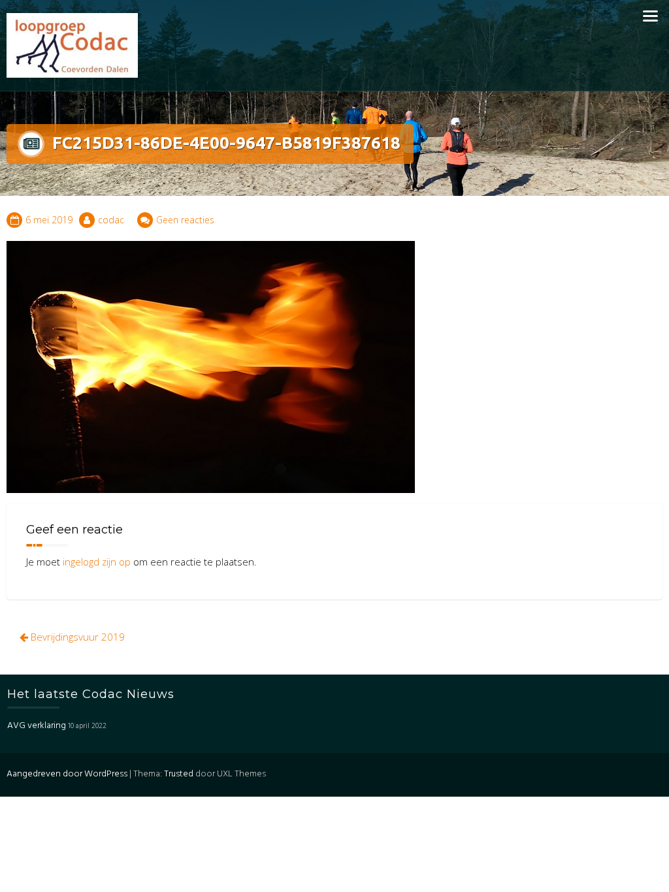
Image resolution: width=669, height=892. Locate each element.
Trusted (178, 774)
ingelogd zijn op (97, 561)
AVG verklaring (36, 725)
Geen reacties (185, 220)
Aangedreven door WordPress (67, 774)
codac (111, 220)
